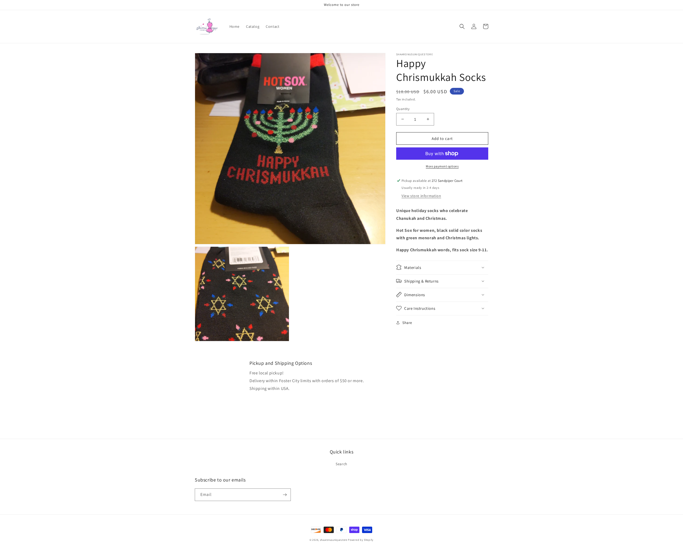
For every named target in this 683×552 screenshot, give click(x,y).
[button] (462, 26)
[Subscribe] (285, 494)
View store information (421, 195)
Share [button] (407, 322)
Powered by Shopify (361, 540)
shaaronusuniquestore (333, 540)
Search (341, 463)
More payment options (442, 166)
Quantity (403, 108)
